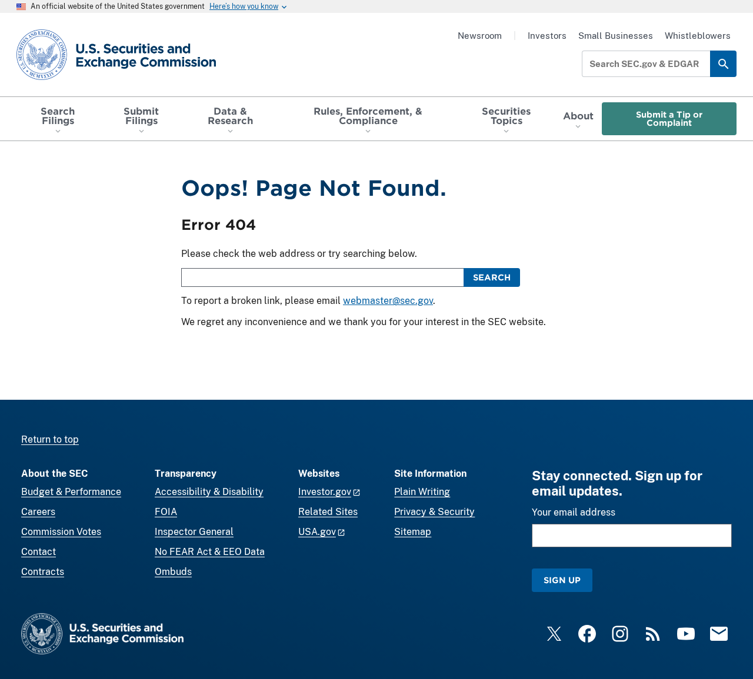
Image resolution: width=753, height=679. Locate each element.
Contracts (42, 571)
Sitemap (412, 531)
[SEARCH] (723, 64)
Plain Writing (422, 491)
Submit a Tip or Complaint (669, 118)
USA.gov (317, 531)
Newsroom (480, 36)
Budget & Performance (71, 491)
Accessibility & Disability (209, 491)
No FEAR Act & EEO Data (210, 551)
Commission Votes (61, 531)
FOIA (166, 511)
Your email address (573, 512)
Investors (547, 36)
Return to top (50, 439)
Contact (38, 551)
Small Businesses (615, 36)
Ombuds (173, 571)
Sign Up (562, 580)
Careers (38, 511)
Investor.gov (324, 491)
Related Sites (328, 511)
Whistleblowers (698, 36)
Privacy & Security (434, 511)
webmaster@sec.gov (388, 300)
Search (492, 277)
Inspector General (194, 531)
